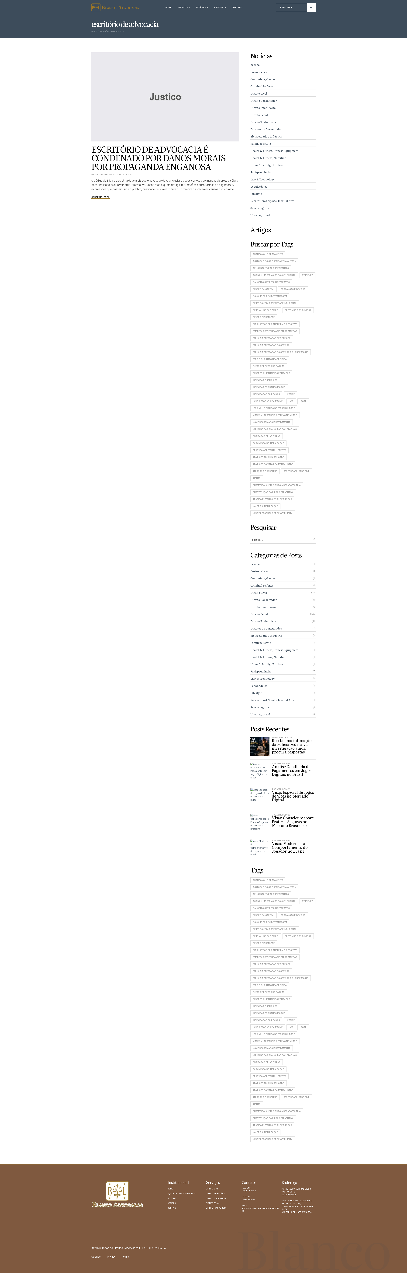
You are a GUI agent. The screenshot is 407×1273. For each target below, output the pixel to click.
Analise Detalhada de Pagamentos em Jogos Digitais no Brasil (291, 770)
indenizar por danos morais (269, 387)
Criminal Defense (261, 86)
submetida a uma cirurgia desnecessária (277, 485)
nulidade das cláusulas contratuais (275, 429)
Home (94, 31)
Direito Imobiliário (263, 108)
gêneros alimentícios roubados (271, 373)
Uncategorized (260, 215)
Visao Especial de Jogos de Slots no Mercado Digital (293, 795)
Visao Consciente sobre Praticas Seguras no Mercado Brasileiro (293, 821)
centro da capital (263, 289)
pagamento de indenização (268, 443)
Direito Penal (259, 115)
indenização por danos (266, 394)
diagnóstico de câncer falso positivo (275, 324)
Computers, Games (262, 79)
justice (290, 394)
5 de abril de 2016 (123, 174)
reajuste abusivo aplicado (268, 457)
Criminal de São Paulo (266, 310)
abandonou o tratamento (268, 254)
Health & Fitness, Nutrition (268, 158)
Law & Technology (262, 179)
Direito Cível (258, 93)
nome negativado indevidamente (271, 422)
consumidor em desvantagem (270, 296)
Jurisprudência (260, 172)
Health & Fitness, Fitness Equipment (274, 151)
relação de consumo (265, 471)
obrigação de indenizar (266, 436)
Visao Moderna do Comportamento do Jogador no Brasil (290, 847)
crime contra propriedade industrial (275, 303)
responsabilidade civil (297, 471)
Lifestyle (256, 194)
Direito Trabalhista (263, 122)
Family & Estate (260, 143)
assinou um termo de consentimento (274, 275)
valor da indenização (265, 506)
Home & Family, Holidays (266, 165)
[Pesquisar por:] (296, 7)
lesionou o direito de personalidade (274, 408)
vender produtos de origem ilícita (273, 513)
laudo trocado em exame (268, 401)
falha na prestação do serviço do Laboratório (280, 352)
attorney (307, 275)
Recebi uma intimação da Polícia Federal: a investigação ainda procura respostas (292, 746)
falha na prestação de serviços (272, 338)
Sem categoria (259, 208)
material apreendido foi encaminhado (275, 415)
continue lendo (100, 197)
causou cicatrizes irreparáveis (271, 282)
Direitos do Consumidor (266, 129)
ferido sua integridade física (270, 359)
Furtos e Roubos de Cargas (269, 366)
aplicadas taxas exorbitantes (271, 268)
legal (303, 401)
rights (256, 478)
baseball (256, 65)
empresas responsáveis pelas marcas (275, 331)
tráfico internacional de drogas (272, 499)
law (291, 401)
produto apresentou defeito (269, 450)
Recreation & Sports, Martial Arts (272, 201)
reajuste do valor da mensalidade (273, 464)
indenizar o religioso (265, 380)
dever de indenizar (264, 317)
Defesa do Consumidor (298, 310)
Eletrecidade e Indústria (266, 136)
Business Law (259, 72)
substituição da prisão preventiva (273, 492)
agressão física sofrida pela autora (274, 261)
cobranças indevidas (293, 289)
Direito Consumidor (101, 174)
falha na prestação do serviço (271, 345)
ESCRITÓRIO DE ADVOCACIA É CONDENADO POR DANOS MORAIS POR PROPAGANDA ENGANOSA (158, 157)
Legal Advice (258, 186)
